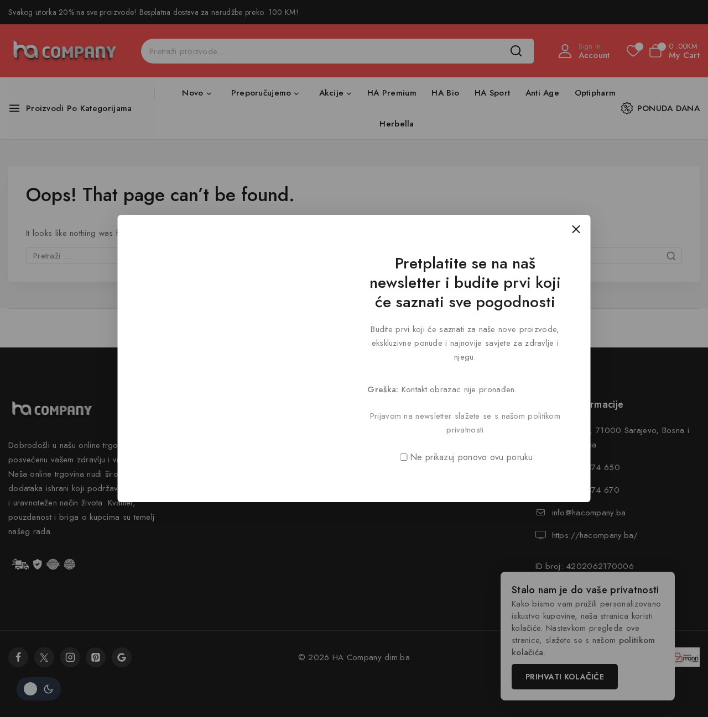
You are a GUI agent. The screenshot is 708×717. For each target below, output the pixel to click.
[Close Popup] (576, 229)
